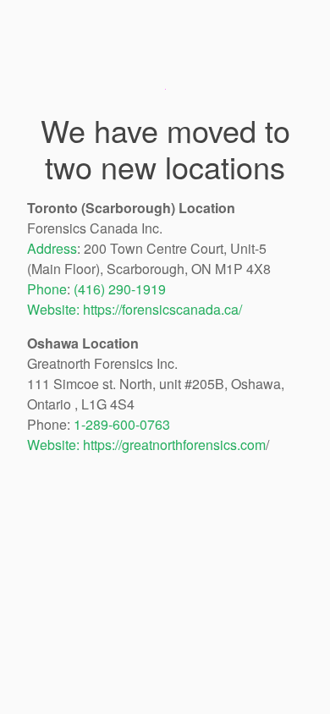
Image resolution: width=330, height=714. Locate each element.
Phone (47, 289)
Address (52, 248)
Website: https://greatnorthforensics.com (146, 444)
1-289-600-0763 (122, 424)
